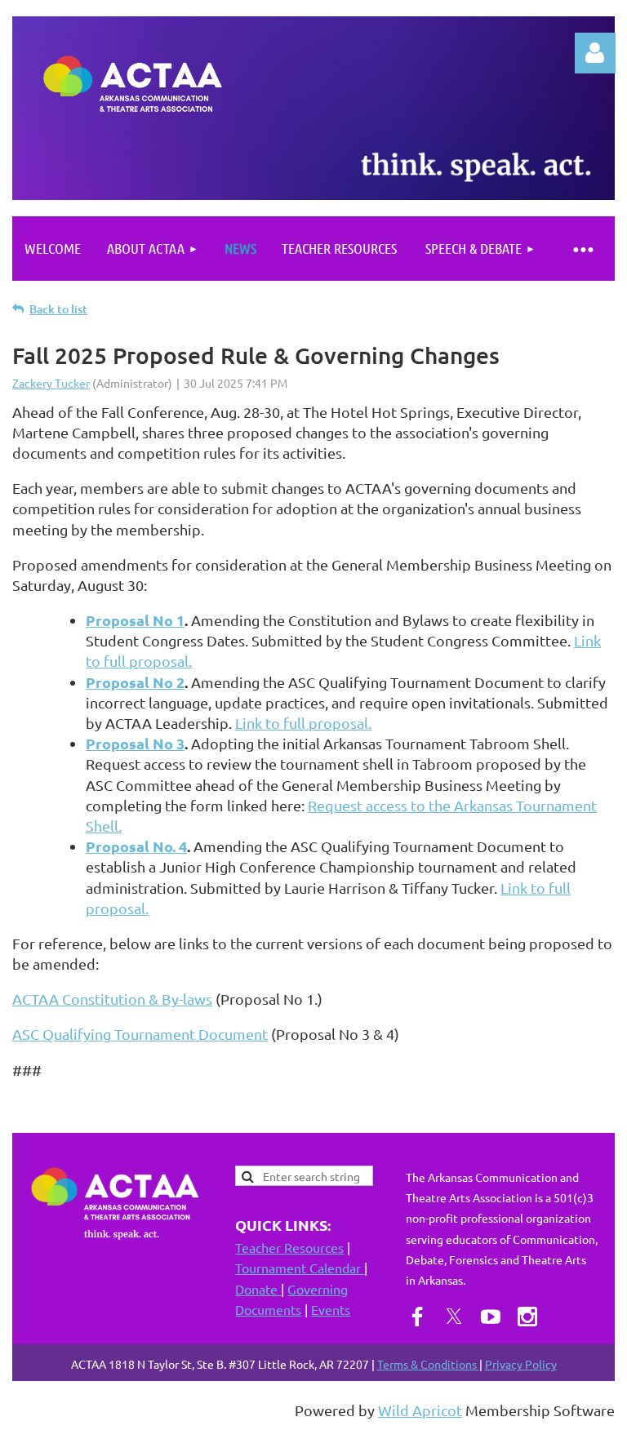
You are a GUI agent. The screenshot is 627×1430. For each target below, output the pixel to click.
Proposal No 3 (135, 743)
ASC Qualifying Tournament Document (140, 1033)
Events (330, 1309)
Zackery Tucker (51, 382)
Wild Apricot (420, 1410)
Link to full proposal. (303, 722)
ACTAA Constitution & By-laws (112, 998)
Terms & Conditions (428, 1364)
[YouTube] (490, 1316)
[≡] (582, 248)
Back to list (58, 309)
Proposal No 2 (135, 682)
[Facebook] (417, 1316)
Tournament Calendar (299, 1267)
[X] (453, 1316)
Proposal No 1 (135, 620)
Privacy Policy (521, 1364)
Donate (258, 1289)
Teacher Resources (289, 1247)
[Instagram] (527, 1316)
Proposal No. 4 (136, 846)
